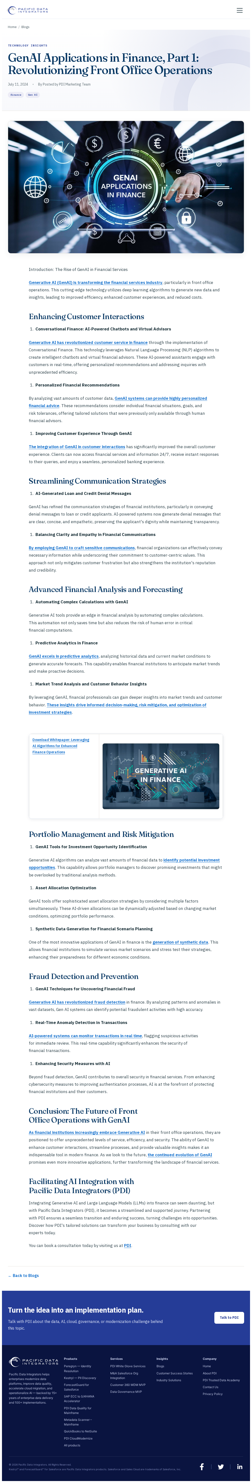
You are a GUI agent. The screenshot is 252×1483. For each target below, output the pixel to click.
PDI (127, 1245)
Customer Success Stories (175, 1373)
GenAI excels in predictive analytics (64, 656)
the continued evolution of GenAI (180, 1154)
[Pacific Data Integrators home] (27, 10)
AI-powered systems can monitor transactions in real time (85, 1035)
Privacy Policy (213, 1394)
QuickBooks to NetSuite (80, 1431)
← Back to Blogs (23, 1275)
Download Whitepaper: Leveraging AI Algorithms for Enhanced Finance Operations (60, 746)
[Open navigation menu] (239, 10)
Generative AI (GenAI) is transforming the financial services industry (95, 282)
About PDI (210, 1373)
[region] (126, 776)
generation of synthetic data (180, 942)
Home (12, 27)
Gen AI (32, 94)
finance (15, 94)
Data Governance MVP (126, 1392)
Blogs (25, 27)
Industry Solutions (169, 1380)
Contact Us (210, 1387)
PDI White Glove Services (127, 1366)
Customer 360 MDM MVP (128, 1385)
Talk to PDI (229, 1317)
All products (72, 1445)
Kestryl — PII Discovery (80, 1378)
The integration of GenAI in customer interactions (77, 446)
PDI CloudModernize (78, 1438)
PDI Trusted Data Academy (221, 1380)
